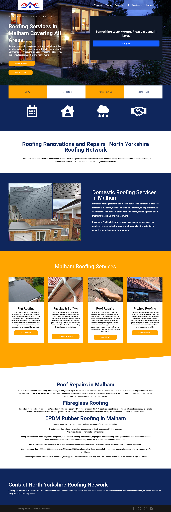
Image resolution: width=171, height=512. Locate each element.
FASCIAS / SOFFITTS (66, 336)
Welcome (98, 5)
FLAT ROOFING (26, 333)
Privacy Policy (24, 508)
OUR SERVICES (20, 72)
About (109, 5)
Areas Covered (122, 5)
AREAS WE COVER (21, 63)
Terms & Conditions (41, 508)
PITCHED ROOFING (144, 333)
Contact (149, 5)
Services (136, 5)
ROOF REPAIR (105, 337)
